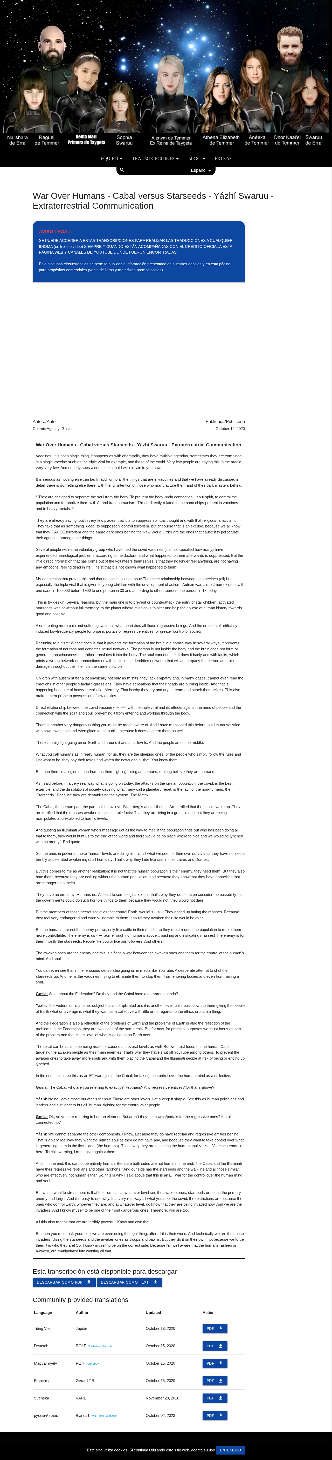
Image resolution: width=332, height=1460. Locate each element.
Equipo (109, 159)
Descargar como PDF (64, 1282)
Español (198, 170)
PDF (215, 1328)
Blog (194, 159)
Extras (223, 159)
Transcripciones (153, 159)
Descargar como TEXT (129, 1282)
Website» (108, 1346)
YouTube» (94, 1346)
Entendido (230, 1450)
